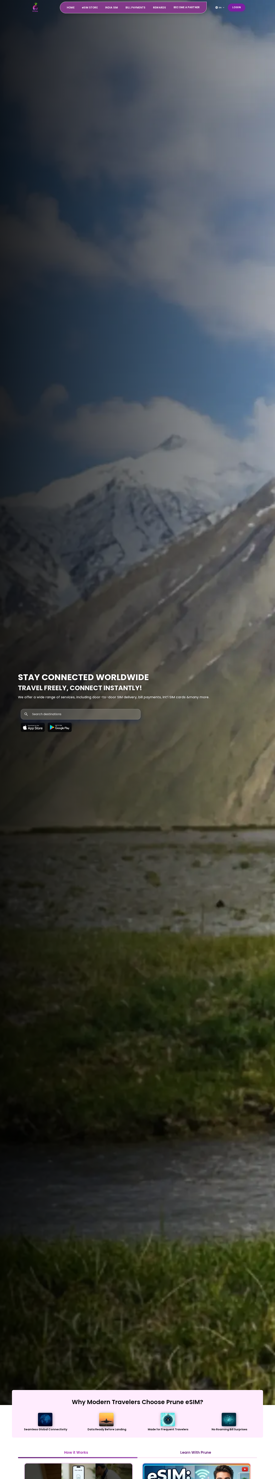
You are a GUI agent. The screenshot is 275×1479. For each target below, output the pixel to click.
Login (236, 7)
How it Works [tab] (76, 1452)
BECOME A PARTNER (187, 7)
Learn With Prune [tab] (195, 1452)
